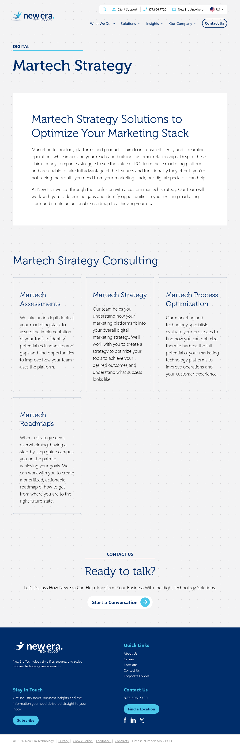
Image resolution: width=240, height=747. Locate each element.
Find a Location (141, 708)
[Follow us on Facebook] (125, 720)
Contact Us (132, 670)
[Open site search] (104, 9)
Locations (130, 664)
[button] (120, 602)
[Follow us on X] (142, 720)
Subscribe (25, 720)
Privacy (63, 741)
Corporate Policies (136, 676)
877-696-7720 (136, 697)
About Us (130, 653)
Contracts (122, 741)
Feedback (103, 741)
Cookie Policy (83, 741)
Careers (129, 659)
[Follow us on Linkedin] (133, 720)
